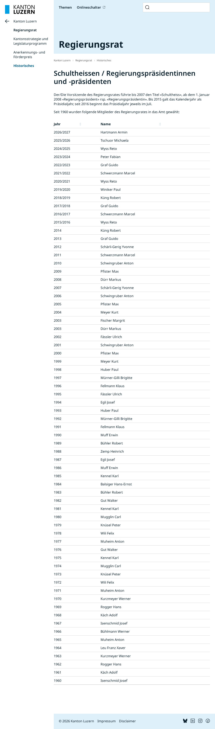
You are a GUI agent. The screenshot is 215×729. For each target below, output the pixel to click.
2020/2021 (62, 181)
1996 (57, 386)
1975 (57, 557)
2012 (57, 246)
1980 (57, 517)
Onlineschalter (89, 7)
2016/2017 (62, 214)
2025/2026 (62, 140)
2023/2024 (62, 156)
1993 (57, 410)
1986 (57, 467)
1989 (57, 443)
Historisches (23, 65)
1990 (57, 435)
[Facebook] (208, 721)
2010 (57, 263)
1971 (57, 590)
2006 (57, 296)
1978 (57, 533)
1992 (57, 418)
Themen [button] (65, 7)
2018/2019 (62, 197)
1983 (57, 492)
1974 (57, 566)
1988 (57, 451)
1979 (57, 525)
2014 (57, 230)
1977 (57, 541)
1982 (57, 500)
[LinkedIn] (193, 721)
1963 (57, 656)
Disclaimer (127, 721)
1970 (57, 598)
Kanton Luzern (25, 21)
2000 (57, 353)
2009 (57, 271)
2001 (57, 345)
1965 (57, 639)
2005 (57, 304)
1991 (57, 427)
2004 (57, 312)
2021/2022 (62, 173)
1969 (57, 607)
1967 (57, 623)
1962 (57, 664)
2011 (57, 255)
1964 (57, 647)
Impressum (106, 721)
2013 (57, 238)
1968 (57, 615)
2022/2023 (62, 165)
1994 (57, 402)
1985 (57, 476)
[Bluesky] (185, 721)
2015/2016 (62, 222)
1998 (57, 369)
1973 (57, 574)
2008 (57, 279)
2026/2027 (62, 132)
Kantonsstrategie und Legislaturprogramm (30, 41)
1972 (57, 582)
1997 (57, 377)
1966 (57, 631)
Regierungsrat (25, 30)
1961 (57, 672)
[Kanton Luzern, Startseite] (20, 9)
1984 (57, 484)
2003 (57, 320)
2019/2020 (62, 189)
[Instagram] (200, 721)
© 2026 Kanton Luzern (76, 721)
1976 (57, 549)
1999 (57, 361)
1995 (57, 394)
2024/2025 (62, 148)
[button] (89, 124)
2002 (57, 336)
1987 (57, 459)
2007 (57, 287)
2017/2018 (62, 206)
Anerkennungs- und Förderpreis (29, 54)
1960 (57, 680)
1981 (57, 508)
